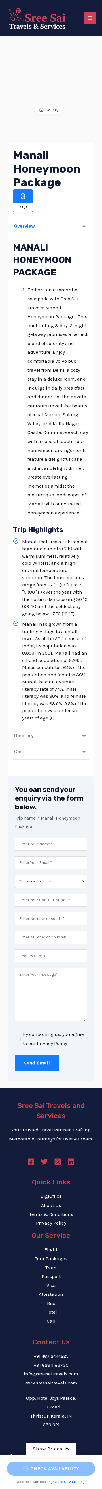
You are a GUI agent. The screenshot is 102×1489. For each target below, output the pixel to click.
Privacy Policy (52, 1043)
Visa (51, 1285)
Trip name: (27, 818)
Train (51, 1267)
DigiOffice (51, 1196)
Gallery (52, 110)
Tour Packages (51, 1258)
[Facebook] (31, 1161)
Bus (51, 1303)
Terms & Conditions (51, 1214)
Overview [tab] (24, 226)
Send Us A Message (70, 1482)
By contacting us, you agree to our (53, 1038)
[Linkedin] (71, 1161)
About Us (51, 1205)
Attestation (51, 1294)
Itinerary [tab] (24, 735)
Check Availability (55, 1468)
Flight (51, 1249)
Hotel (51, 1312)
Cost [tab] (19, 751)
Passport (51, 1276)
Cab (51, 1321)
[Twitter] (44, 1161)
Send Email (37, 1063)
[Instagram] (57, 1161)
